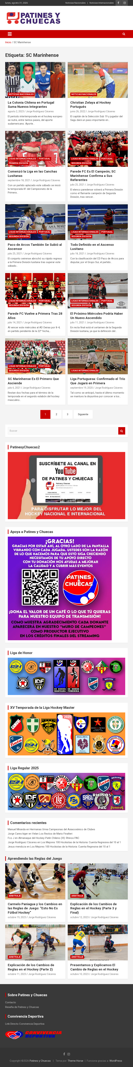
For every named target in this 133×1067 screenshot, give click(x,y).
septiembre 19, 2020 (81, 387)
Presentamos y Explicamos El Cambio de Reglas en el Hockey (94, 967)
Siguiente (83, 414)
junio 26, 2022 (77, 111)
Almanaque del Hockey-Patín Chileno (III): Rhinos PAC (48, 838)
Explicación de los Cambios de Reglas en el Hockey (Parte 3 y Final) (93, 908)
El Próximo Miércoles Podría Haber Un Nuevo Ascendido (96, 316)
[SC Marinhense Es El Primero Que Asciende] (35, 356)
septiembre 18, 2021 (19, 180)
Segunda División (81, 163)
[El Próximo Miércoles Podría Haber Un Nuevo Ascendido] (98, 291)
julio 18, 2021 (77, 253)
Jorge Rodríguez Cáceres (40, 111)
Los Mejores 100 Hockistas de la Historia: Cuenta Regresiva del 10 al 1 (81, 842)
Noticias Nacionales (75, 3)
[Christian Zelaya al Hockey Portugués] (98, 80)
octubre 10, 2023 (79, 974)
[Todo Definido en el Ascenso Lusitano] (98, 222)
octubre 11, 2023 (17, 974)
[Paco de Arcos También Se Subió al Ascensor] (35, 222)
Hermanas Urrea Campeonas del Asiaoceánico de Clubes (62, 829)
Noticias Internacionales (102, 3)
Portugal (44, 159)
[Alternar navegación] (9, 34)
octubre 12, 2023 (79, 917)
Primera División (18, 163)
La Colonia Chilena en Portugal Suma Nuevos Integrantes (31, 105)
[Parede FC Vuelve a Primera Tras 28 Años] (35, 291)
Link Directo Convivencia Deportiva (24, 1023)
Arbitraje (15, 896)
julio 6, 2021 (14, 387)
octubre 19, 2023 (17, 917)
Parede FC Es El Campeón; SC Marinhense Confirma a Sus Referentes (93, 175)
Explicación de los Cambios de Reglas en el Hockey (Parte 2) (31, 967)
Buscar (121, 431)
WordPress (115, 1060)
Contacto (10, 1002)
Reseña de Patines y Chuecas (22, 1007)
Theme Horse (75, 1060)
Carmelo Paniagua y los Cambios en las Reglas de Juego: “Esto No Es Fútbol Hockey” (35, 908)
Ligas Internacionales (22, 159)
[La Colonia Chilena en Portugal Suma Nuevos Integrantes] (35, 80)
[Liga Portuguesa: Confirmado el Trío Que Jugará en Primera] (98, 356)
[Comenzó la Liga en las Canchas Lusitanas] (35, 149)
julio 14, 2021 (15, 322)
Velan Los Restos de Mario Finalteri (52, 833)
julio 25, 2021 (77, 184)
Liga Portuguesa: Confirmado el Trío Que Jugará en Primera (97, 381)
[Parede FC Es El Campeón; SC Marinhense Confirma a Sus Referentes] (98, 149)
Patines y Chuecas (40, 1060)
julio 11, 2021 (77, 322)
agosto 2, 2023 (16, 111)
